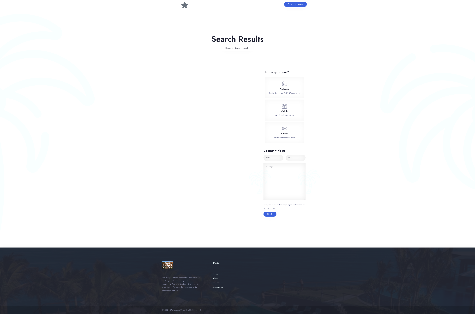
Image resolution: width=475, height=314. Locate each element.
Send (270, 214)
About (215, 278)
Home (228, 48)
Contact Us (218, 287)
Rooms (216, 282)
